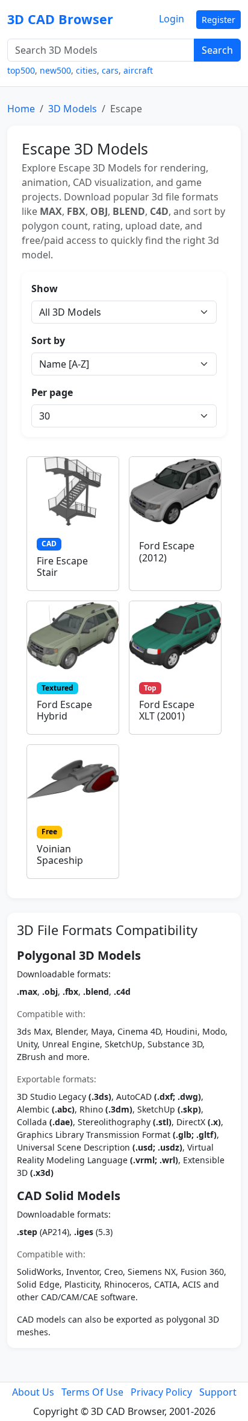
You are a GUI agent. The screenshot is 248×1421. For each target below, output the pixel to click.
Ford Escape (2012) (166, 551)
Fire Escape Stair (62, 566)
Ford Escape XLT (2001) (166, 710)
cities (86, 70)
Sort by (48, 340)
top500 (21, 70)
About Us (33, 1392)
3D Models (72, 108)
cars (110, 70)
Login (171, 18)
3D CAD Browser (60, 19)
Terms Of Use (92, 1392)
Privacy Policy (161, 1392)
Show (44, 288)
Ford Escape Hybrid (64, 710)
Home (21, 108)
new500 (55, 70)
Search (217, 50)
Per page (52, 392)
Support (218, 1392)
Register (218, 19)
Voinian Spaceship (60, 854)
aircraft (138, 70)
